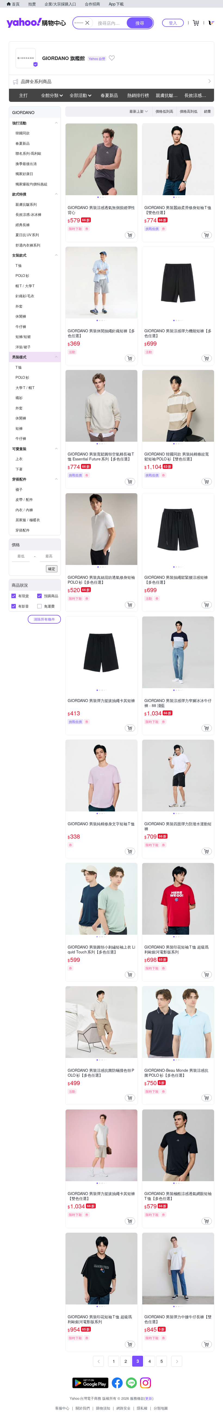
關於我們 (83, 1408)
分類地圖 (161, 1408)
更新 (148, 1398)
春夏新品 (109, 95)
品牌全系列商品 (36, 81)
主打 (23, 95)
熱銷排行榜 (138, 95)
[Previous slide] (69, 159)
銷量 (207, 111)
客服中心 (62, 1408)
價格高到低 (188, 111)
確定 (51, 568)
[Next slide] (133, 159)
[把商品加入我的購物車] (130, 235)
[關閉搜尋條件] (87, 23)
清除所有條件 (44, 619)
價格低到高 (164, 111)
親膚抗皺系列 (168, 95)
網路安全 (123, 1408)
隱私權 (142, 1408)
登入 (173, 23)
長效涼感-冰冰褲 (197, 95)
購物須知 (103, 1408)
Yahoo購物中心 (36, 22)
